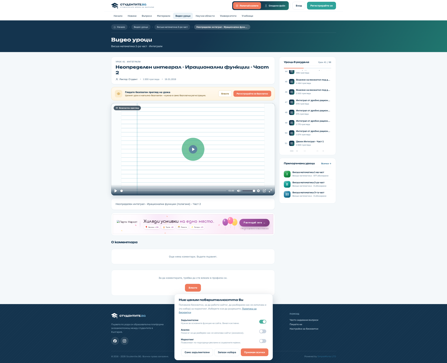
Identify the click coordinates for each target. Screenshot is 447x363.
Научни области (205, 15)
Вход (299, 5)
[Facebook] (115, 341)
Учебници (247, 15)
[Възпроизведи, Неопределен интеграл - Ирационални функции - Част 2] (116, 191)
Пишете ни (296, 324)
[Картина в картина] (264, 191)
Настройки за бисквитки (304, 328)
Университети (228, 15)
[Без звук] (239, 191)
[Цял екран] (270, 191)
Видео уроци (182, 15)
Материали (163, 15)
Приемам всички (254, 352)
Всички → (326, 163)
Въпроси (147, 15)
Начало (118, 15)
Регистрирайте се (321, 5)
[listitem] (307, 71)
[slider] (173, 191)
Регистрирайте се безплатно (252, 93)
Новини (132, 15)
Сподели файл (277, 5)
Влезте (225, 93)
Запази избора (227, 352)
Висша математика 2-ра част (172, 27)
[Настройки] (258, 191)
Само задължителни (197, 352)
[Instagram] (124, 341)
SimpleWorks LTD (326, 356)
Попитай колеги (249, 5)
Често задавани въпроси (304, 320)
